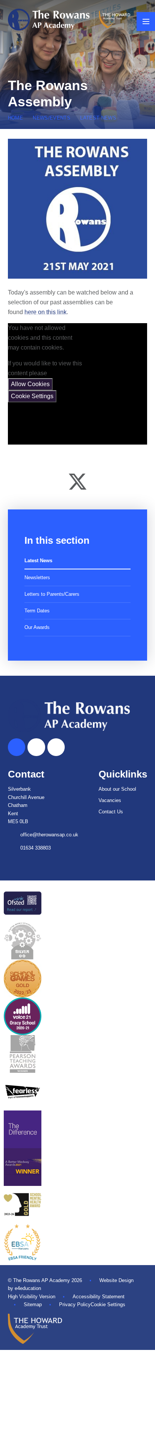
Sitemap (33, 1304)
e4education (28, 1288)
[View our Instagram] (56, 747)
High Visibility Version (31, 1296)
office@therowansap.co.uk (49, 834)
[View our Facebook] (36, 747)
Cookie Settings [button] (108, 1304)
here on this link (45, 312)
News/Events (51, 118)
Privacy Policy (75, 1304)
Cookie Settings (32, 396)
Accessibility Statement (99, 1296)
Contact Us (111, 811)
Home (15, 118)
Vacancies (110, 800)
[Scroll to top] (16, 747)
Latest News (98, 118)
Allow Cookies (30, 384)
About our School (117, 789)
